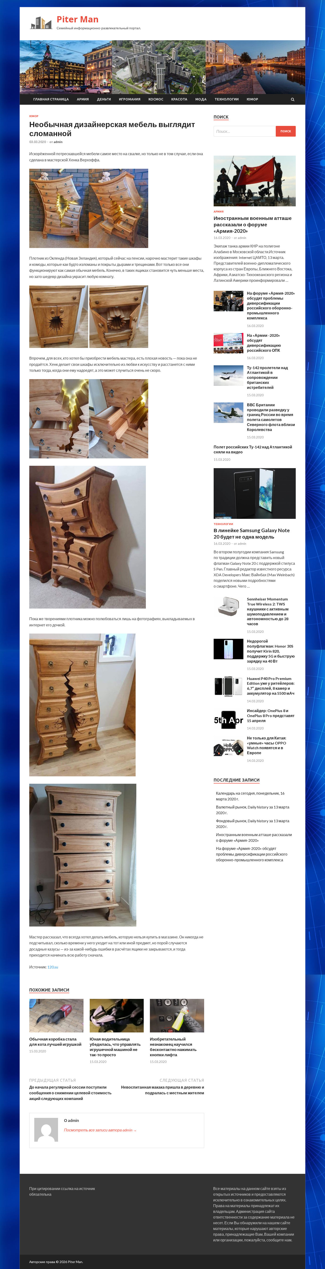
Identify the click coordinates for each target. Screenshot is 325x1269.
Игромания (129, 99)
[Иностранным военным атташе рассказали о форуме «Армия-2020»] (255, 207)
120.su (52, 967)
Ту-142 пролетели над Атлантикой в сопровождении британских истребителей (267, 377)
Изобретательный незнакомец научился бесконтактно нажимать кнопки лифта (173, 1046)
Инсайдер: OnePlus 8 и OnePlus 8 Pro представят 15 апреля (271, 715)
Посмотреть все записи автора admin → (100, 1130)
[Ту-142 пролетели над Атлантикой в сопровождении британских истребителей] (228, 384)
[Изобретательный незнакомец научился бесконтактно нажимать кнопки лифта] (177, 1033)
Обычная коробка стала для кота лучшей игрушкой (55, 1041)
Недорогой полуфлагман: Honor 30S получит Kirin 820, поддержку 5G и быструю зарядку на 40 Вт (271, 651)
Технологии (227, 99)
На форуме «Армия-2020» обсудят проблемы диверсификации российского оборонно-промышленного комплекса (271, 305)
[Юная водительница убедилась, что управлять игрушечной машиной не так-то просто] (117, 1033)
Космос (155, 99)
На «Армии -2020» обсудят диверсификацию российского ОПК (264, 342)
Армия (83, 99)
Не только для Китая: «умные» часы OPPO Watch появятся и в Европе (266, 745)
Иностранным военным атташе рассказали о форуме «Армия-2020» (253, 224)
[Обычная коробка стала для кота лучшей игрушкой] (56, 1033)
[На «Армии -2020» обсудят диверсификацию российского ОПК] (228, 352)
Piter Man (78, 19)
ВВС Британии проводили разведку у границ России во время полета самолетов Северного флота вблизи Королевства (271, 417)
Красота (179, 99)
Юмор (252, 99)
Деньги (104, 99)
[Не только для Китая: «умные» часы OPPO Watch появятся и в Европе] (228, 754)
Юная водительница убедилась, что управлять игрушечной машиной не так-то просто (115, 1046)
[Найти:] (255, 131)
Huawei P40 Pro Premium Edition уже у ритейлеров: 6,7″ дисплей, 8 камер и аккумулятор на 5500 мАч (271, 685)
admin (58, 142)
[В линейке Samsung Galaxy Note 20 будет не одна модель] (255, 519)
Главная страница (51, 99)
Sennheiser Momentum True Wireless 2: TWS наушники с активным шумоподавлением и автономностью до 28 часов (268, 611)
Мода (201, 99)
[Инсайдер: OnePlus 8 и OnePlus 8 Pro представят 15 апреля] (228, 727)
